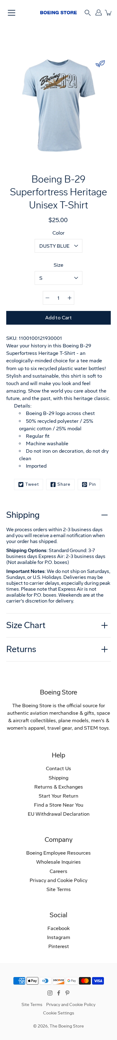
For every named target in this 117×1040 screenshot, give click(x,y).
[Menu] (11, 12)
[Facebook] (58, 992)
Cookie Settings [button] (58, 1013)
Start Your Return (58, 796)
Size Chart (26, 625)
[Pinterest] (67, 992)
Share (64, 484)
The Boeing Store (67, 1026)
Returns (21, 649)
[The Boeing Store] (58, 12)
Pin (92, 484)
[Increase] (69, 298)
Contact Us (58, 768)
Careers (58, 871)
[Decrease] (47, 298)
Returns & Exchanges (58, 787)
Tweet (32, 484)
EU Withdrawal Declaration (59, 814)
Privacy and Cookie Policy (58, 880)
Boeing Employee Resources (58, 853)
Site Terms (58, 889)
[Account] (98, 13)
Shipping (23, 515)
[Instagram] (50, 992)
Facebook (58, 928)
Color (58, 233)
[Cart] (108, 13)
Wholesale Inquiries (58, 862)
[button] (88, 12)
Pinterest (58, 946)
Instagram (58, 937)
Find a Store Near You (58, 805)
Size (58, 265)
